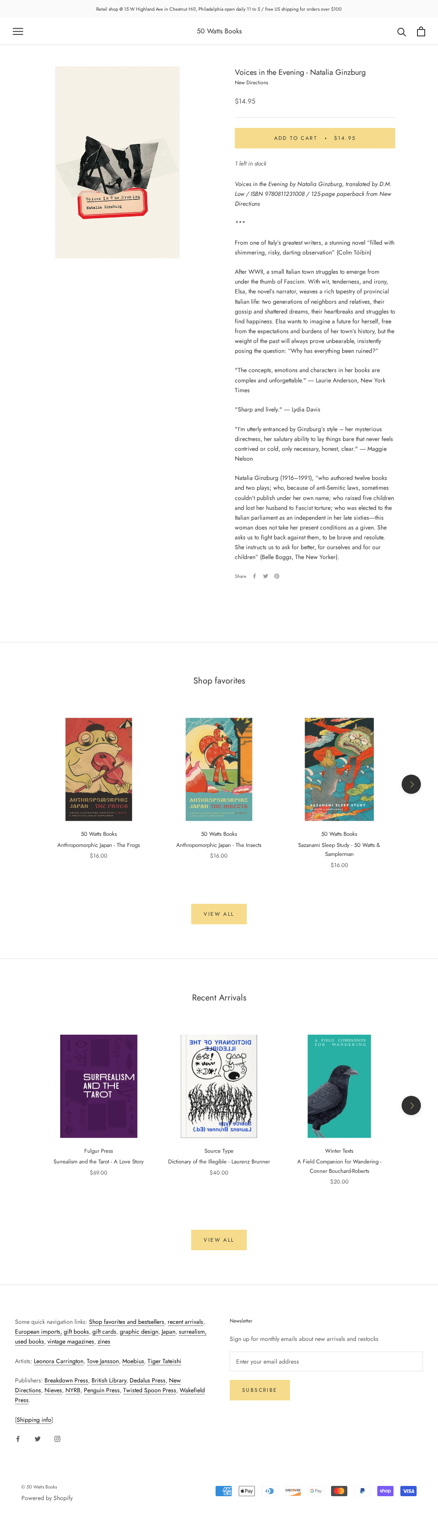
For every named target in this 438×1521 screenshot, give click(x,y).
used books (29, 1341)
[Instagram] (57, 1438)
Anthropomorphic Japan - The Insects (218, 845)
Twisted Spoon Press (149, 1390)
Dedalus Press (148, 1380)
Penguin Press (102, 1390)
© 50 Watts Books (39, 1486)
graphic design (139, 1331)
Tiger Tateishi (164, 1361)
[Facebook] (254, 576)
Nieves (53, 1390)
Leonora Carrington (58, 1361)
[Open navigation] (18, 31)
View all (219, 914)
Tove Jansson (103, 1361)
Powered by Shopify (47, 1498)
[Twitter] (265, 576)
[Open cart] (421, 31)
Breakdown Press (66, 1380)
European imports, (38, 1331)
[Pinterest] (276, 576)
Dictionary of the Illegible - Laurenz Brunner (219, 1161)
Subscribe (260, 1390)
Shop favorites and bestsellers (126, 1321)
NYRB (72, 1390)
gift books (76, 1331)
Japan (168, 1331)
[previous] (26, 784)
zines (104, 1341)
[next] (411, 784)
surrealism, (193, 1331)
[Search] (401, 31)
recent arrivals (185, 1321)
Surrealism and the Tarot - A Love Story (98, 1161)
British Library (109, 1380)
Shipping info (34, 1419)
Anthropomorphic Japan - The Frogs (98, 845)
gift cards (104, 1331)
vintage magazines (70, 1341)
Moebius (133, 1361)
